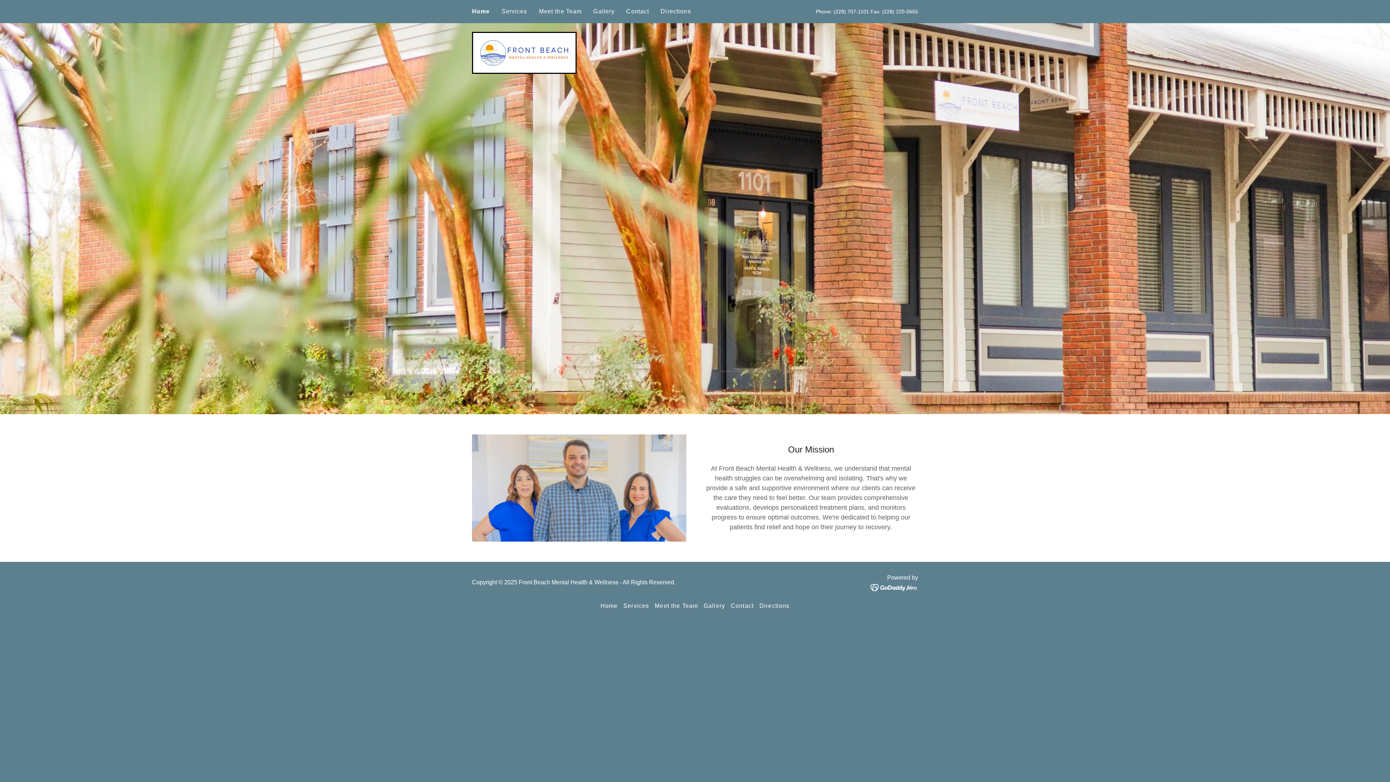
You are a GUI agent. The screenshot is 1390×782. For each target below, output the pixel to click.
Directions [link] (676, 11)
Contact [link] (637, 11)
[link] (524, 52)
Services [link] (514, 11)
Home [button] (609, 606)
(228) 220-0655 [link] (900, 11)
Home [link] (481, 11)
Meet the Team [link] (560, 11)
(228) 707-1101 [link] (851, 11)
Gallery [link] (604, 11)
